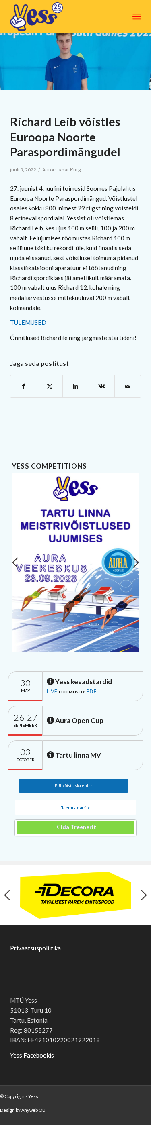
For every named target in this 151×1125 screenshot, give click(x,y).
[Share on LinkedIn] (76, 386)
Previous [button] (15, 562)
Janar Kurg (69, 170)
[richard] (75, 61)
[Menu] (136, 16)
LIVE (52, 691)
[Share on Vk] (102, 386)
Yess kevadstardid (83, 681)
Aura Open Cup (78, 720)
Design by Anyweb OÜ (23, 1110)
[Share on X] (50, 386)
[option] (75, 562)
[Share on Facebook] (23, 386)
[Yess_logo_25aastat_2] (51, 16)
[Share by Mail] (128, 386)
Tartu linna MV (77, 755)
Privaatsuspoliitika (35, 948)
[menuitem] (136, 16)
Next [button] (136, 562)
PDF (91, 691)
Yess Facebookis (32, 1055)
